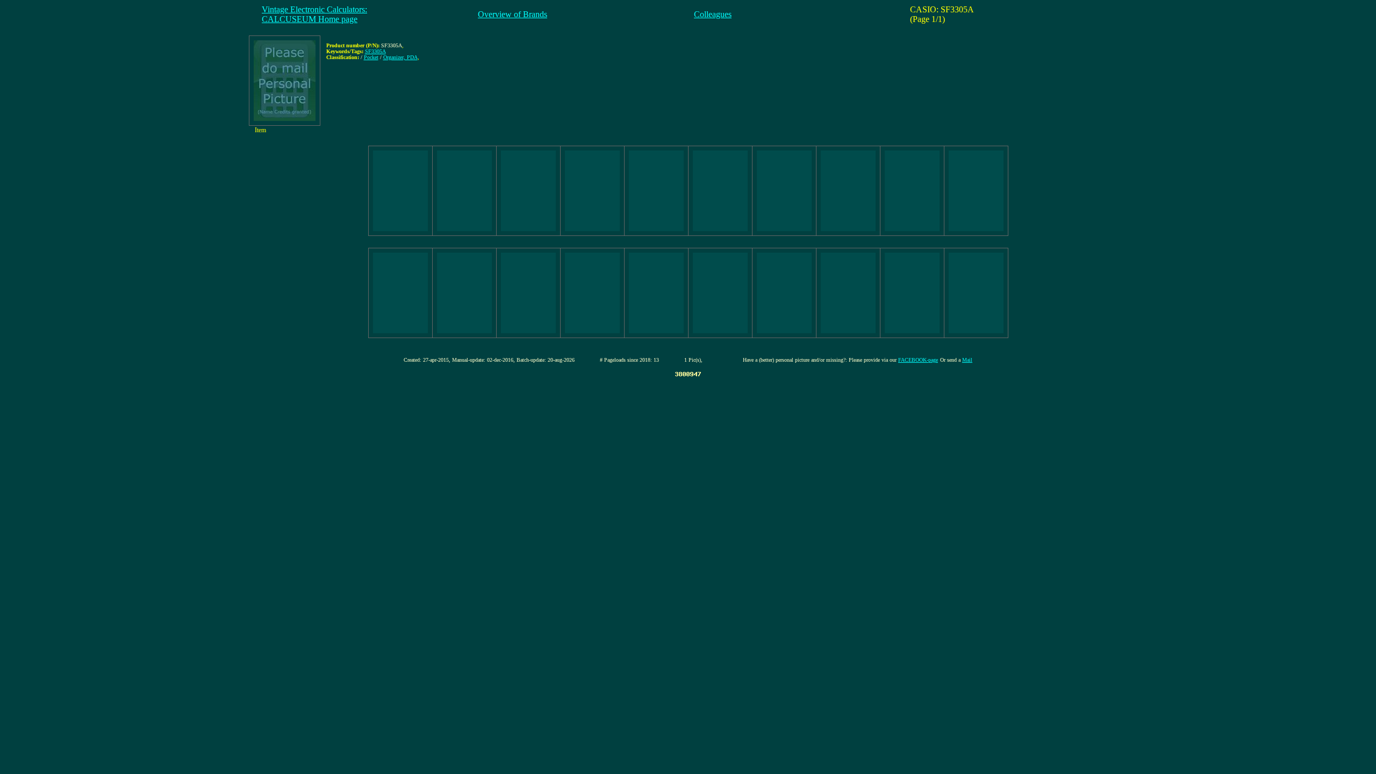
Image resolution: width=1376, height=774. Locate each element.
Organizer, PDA (400, 57)
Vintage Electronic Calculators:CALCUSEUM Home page (314, 14)
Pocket (371, 57)
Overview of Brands (512, 14)
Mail (967, 360)
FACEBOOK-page (918, 360)
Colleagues (713, 14)
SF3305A (375, 51)
